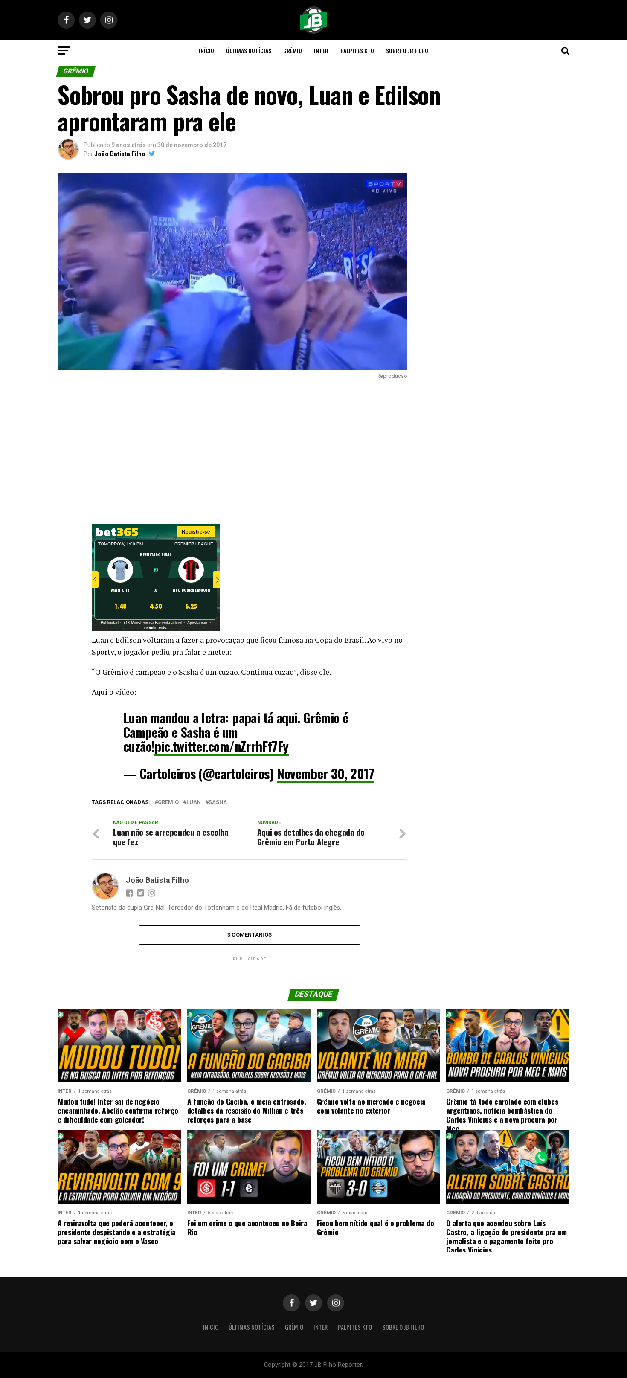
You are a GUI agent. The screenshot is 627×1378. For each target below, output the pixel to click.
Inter (321, 50)
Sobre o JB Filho (407, 50)
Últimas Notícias (248, 50)
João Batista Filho (119, 154)
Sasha (218, 802)
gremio (168, 802)
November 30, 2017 (325, 773)
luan (193, 802)
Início (206, 50)
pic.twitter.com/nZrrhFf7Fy (221, 746)
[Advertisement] (232, 451)
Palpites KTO (357, 50)
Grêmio (292, 50)
